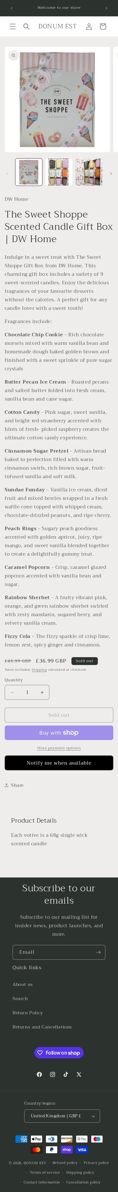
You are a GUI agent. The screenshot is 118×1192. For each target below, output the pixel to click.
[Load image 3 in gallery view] (89, 172)
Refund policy (65, 1163)
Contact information (42, 1182)
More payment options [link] (59, 748)
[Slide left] (7, 174)
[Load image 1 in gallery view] (28, 172)
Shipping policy (80, 1173)
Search (20, 998)
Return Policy (28, 1012)
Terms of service (45, 1173)
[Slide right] (111, 174)
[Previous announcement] (12, 8)
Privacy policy (96, 1163)
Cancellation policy (83, 1182)
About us (23, 984)
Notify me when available (59, 763)
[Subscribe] (98, 952)
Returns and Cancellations (42, 1027)
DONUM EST (35, 1163)
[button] (13, 26)
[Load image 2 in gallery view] (58, 172)
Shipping (39, 669)
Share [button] (17, 785)
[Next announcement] (106, 8)
